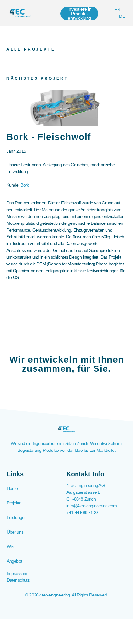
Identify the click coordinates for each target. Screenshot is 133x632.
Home (12, 488)
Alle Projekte (30, 49)
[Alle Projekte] (9, 35)
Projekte (14, 502)
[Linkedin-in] (66, 608)
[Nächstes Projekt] (9, 64)
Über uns (15, 531)
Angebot (14, 561)
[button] (55, 13)
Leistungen (17, 517)
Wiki (10, 546)
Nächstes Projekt (37, 78)
